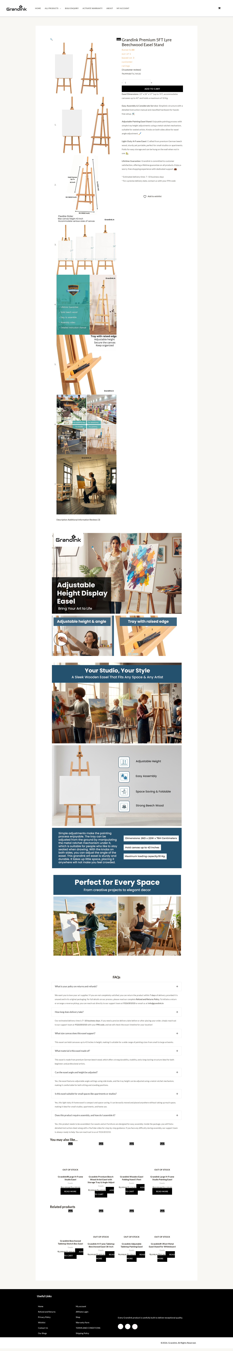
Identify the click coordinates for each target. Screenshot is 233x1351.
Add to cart (152, 88)
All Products (51, 8)
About (109, 8)
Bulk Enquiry (72, 8)
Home (38, 8)
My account (123, 8)
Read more (70, 1191)
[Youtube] (135, 1326)
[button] (51, 39)
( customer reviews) (131, 69)
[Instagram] (127, 1326)
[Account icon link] (226, 8)
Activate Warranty (92, 8)
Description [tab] (61, 519)
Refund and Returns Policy (147, 999)
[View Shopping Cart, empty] (219, 8)
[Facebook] (120, 1326)
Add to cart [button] (104, 1192)
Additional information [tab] (78, 519)
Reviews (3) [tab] (95, 519)
